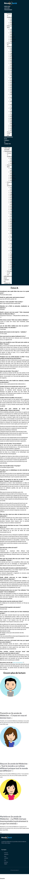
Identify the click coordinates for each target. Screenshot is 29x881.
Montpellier (12, 82)
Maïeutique (12, 36)
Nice (11, 87)
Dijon (11, 67)
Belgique (12, 55)
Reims (11, 116)
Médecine (12, 37)
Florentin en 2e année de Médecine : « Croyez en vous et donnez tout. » (13, 715)
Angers (11, 53)
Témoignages (8, 9)
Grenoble (12, 68)
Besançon (12, 56)
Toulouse (12, 127)
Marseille (12, 80)
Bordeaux (12, 58)
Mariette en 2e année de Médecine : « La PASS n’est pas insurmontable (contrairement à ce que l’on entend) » (14, 820)
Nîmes (11, 89)
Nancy (11, 84)
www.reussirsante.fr (18, 662)
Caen (11, 61)
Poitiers (12, 115)
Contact (6, 279)
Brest (11, 60)
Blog (5, 278)
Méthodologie (8, 276)
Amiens (11, 51)
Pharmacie (12, 41)
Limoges (12, 72)
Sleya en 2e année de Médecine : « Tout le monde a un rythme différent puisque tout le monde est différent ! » (14, 767)
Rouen (11, 120)
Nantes (11, 85)
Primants (12, 22)
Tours (11, 128)
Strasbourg (12, 125)
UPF (11, 130)
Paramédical (13, 39)
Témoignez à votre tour (9, 273)
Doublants (12, 24)
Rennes (11, 118)
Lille (11, 70)
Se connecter (7, 142)
